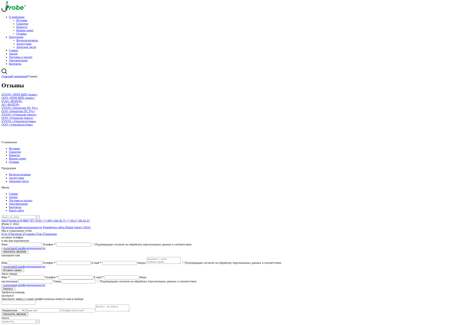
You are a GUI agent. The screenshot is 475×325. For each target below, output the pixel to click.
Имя (4, 244)
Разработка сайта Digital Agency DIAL (67, 227)
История (21, 20)
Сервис (13, 50)
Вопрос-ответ (25, 30)
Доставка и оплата (20, 57)
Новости (21, 27)
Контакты (15, 63)
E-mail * (96, 262)
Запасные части (26, 47)
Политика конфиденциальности (21, 227)
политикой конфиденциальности (24, 248)
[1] (38, 322)
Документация (18, 60)
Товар (57, 281)
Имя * (5, 277)
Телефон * (49, 244)
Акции (13, 53)
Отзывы (21, 33)
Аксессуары (24, 43)
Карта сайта (16, 210)
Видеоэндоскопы (27, 40)
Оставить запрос (13, 270)
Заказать (8, 288)
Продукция (16, 37)
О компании (16, 17)
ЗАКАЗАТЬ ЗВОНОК (15, 251)
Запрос (142, 262)
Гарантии (22, 23)
